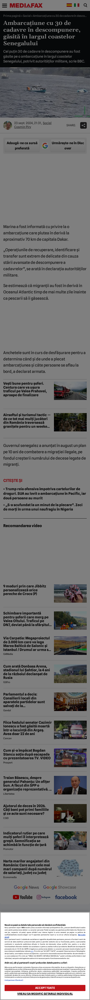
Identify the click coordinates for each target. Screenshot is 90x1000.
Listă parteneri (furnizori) (14, 980)
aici (32, 951)
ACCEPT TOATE (45, 988)
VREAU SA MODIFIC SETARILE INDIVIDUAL (45, 993)
